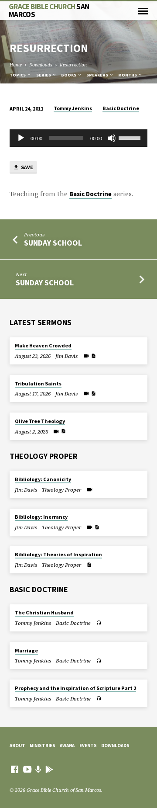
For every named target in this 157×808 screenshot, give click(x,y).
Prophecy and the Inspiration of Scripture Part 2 (75, 688)
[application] (79, 138)
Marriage (26, 650)
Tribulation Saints (38, 383)
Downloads (40, 65)
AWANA (67, 745)
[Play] (21, 138)
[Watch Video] (86, 355)
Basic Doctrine (120, 108)
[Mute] (111, 138)
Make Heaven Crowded (43, 345)
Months (128, 75)
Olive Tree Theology (40, 421)
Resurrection (73, 65)
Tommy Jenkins (73, 108)
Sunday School (53, 243)
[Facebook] (15, 769)
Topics (18, 75)
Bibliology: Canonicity (43, 479)
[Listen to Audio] (99, 623)
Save (26, 167)
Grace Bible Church (49, 10)
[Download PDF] (93, 355)
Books (69, 75)
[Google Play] (49, 769)
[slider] (131, 137)
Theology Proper (61, 489)
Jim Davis (66, 356)
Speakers (97, 75)
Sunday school (45, 282)
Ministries (42, 745)
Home (16, 65)
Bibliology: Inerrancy (41, 516)
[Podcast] (38, 769)
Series (44, 75)
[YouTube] (27, 769)
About (17, 745)
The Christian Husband (44, 612)
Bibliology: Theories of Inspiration (58, 554)
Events (88, 745)
